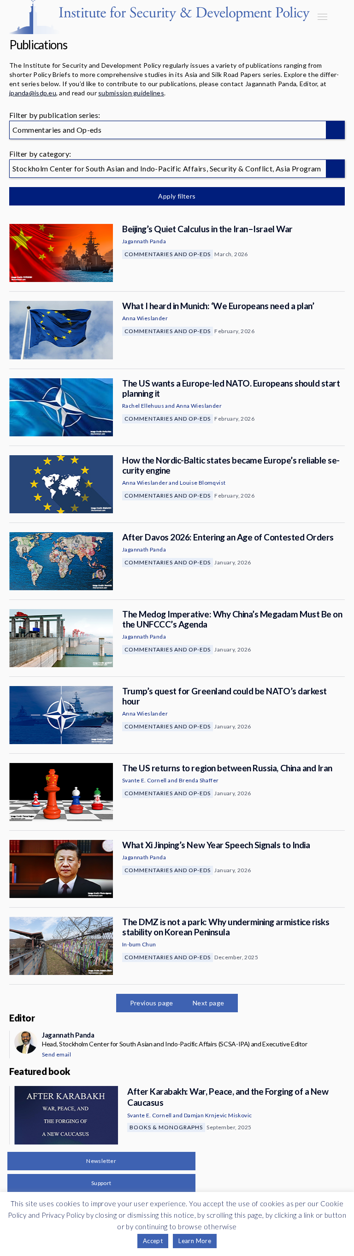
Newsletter (101, 1160)
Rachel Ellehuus (143, 405)
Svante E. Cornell (144, 780)
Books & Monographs (166, 1127)
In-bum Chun (139, 944)
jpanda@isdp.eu (32, 93)
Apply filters (176, 196)
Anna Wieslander (145, 318)
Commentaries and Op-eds (167, 254)
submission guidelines (131, 93)
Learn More (194, 1240)
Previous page (151, 1003)
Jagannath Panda (144, 241)
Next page (208, 1003)
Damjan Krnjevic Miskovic (218, 1115)
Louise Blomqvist (202, 482)
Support (101, 1183)
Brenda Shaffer (199, 780)
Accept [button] (153, 1240)
